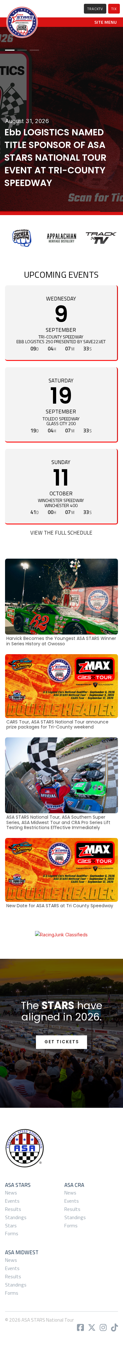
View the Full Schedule (61, 533)
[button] (105, 22)
